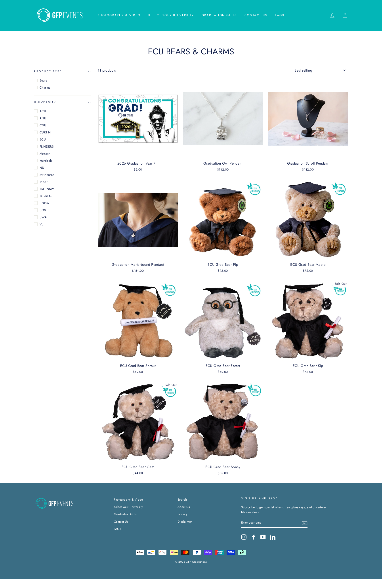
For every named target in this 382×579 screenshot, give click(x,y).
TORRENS (46, 196)
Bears (43, 80)
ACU (43, 111)
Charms (45, 87)
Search (182, 499)
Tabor (44, 182)
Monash (45, 153)
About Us (184, 507)
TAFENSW (47, 189)
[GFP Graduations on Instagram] (243, 537)
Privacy (182, 514)
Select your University (171, 15)
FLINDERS (47, 146)
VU (42, 224)
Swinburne (47, 175)
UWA (43, 217)
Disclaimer (185, 521)
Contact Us (255, 15)
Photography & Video (118, 15)
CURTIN (45, 132)
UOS (43, 210)
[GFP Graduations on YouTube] (263, 537)
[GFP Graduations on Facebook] (253, 537)
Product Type (48, 71)
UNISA (44, 203)
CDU (43, 125)
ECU (43, 139)
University (45, 102)
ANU (43, 118)
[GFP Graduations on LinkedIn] (272, 537)
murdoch (46, 160)
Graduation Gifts (219, 15)
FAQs (279, 15)
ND (42, 167)
